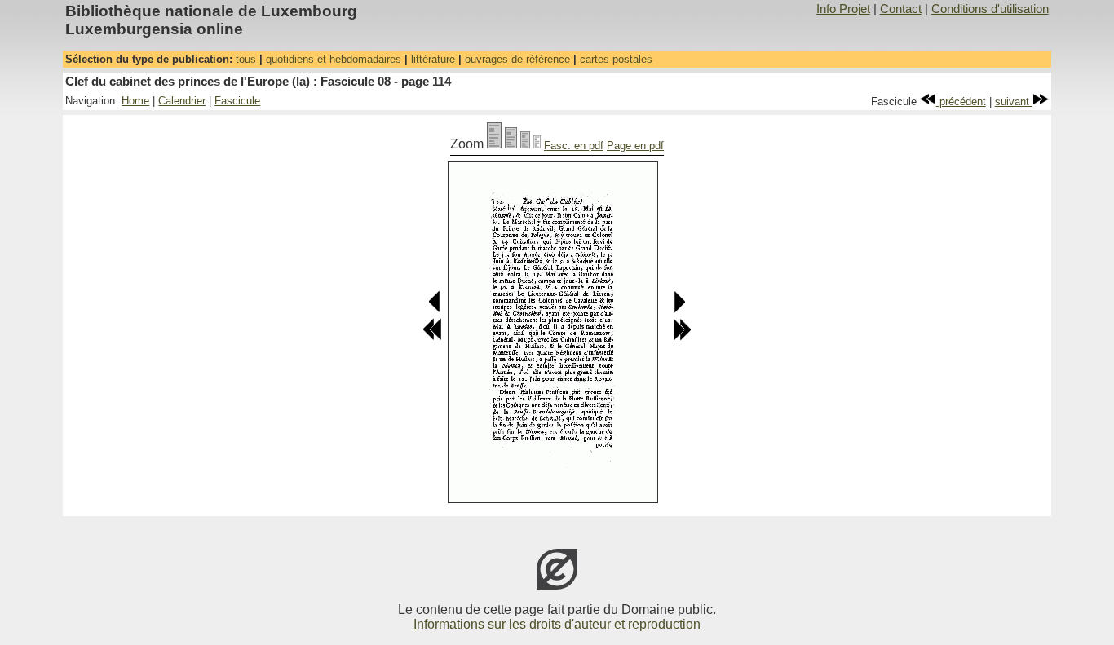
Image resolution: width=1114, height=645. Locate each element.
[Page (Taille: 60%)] (525, 144)
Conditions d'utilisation (990, 8)
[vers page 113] (435, 309)
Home (135, 101)
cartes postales (616, 59)
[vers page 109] (432, 337)
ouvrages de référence (517, 59)
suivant (1013, 101)
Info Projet (843, 8)
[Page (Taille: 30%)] (537, 144)
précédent (961, 101)
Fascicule (237, 101)
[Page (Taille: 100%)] (494, 144)
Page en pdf (635, 145)
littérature (433, 59)
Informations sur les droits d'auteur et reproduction (557, 624)
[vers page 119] (682, 337)
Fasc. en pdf (573, 145)
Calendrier (182, 101)
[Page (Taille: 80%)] (511, 144)
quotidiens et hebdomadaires (333, 59)
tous (246, 59)
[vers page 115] (679, 309)
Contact (901, 8)
